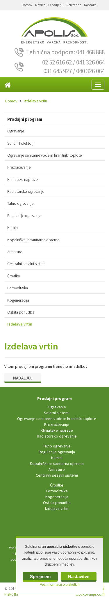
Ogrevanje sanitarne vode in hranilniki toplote (44, 155)
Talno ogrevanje (20, 203)
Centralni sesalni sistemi (27, 263)
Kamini (13, 227)
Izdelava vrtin (35, 101)
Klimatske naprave (22, 179)
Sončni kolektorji (20, 143)
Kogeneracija (18, 300)
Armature (14, 251)
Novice (40, 5)
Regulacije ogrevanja (24, 215)
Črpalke (13, 276)
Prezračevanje (19, 167)
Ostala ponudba (20, 312)
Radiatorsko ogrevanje (25, 191)
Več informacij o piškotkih (60, 584)
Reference (74, 5)
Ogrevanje (15, 131)
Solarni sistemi (56, 412)
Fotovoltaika (17, 288)
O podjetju (56, 5)
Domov (27, 5)
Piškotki (11, 594)
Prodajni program (54, 398)
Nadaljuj (23, 378)
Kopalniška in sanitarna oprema (33, 239)
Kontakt (90, 5)
